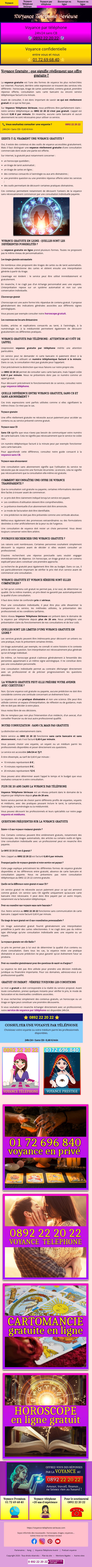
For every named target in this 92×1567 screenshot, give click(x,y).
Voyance (9, 3)
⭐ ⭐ (41, 1017)
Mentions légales (63, 1555)
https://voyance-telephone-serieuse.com (46, 1527)
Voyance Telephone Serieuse (46, 16)
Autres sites (79, 1555)
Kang (29, 1550)
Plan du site (47, 1555)
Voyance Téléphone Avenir (46, 1550)
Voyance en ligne (82, 2)
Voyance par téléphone (46, 2)
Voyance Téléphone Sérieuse (27, 4)
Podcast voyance (69, 1550)
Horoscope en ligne (64, 2)
